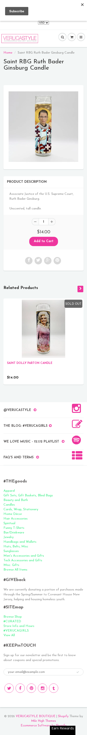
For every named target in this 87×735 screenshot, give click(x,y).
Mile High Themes (43, 720)
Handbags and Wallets (19, 542)
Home (7, 53)
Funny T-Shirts (13, 528)
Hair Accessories (15, 518)
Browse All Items (15, 569)
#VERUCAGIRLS (16, 630)
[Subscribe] (77, 672)
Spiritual (9, 523)
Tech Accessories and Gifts (22, 560)
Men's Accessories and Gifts (23, 556)
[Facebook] (20, 688)
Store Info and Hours (18, 626)
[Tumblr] (53, 688)
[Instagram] (42, 688)
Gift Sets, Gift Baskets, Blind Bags (28, 495)
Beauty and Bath (15, 500)
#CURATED (12, 621)
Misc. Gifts (11, 565)
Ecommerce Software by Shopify (43, 725)
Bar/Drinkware (13, 532)
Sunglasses (11, 551)
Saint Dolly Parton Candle (29, 363)
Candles (9, 505)
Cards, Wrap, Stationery (20, 509)
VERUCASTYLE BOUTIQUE (35, 716)
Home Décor (12, 514)
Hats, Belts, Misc (15, 546)
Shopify (63, 716)
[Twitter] (9, 688)
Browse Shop (12, 617)
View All (9, 635)
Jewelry (8, 537)
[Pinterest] (31, 688)
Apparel (9, 491)
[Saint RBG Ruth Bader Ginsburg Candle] (43, 127)
